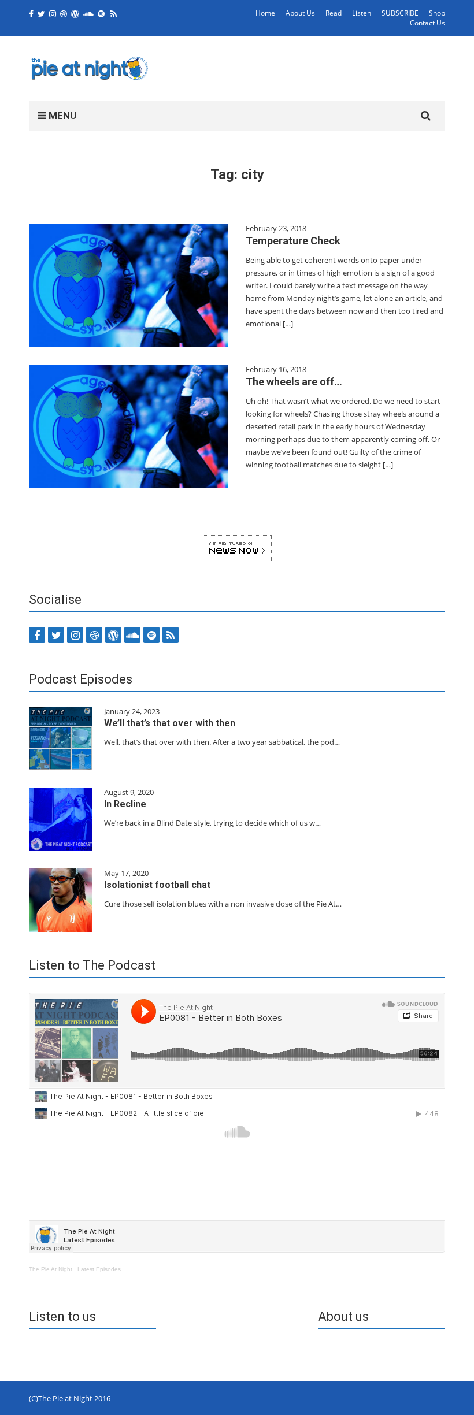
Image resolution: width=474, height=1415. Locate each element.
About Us (300, 13)
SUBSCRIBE (400, 13)
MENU (61, 115)
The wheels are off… (294, 382)
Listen (361, 13)
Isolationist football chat (157, 884)
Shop (437, 13)
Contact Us (427, 23)
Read (333, 13)
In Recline (125, 804)
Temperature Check (293, 241)
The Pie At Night (50, 1269)
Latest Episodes (99, 1269)
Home (265, 13)
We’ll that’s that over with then (169, 723)
